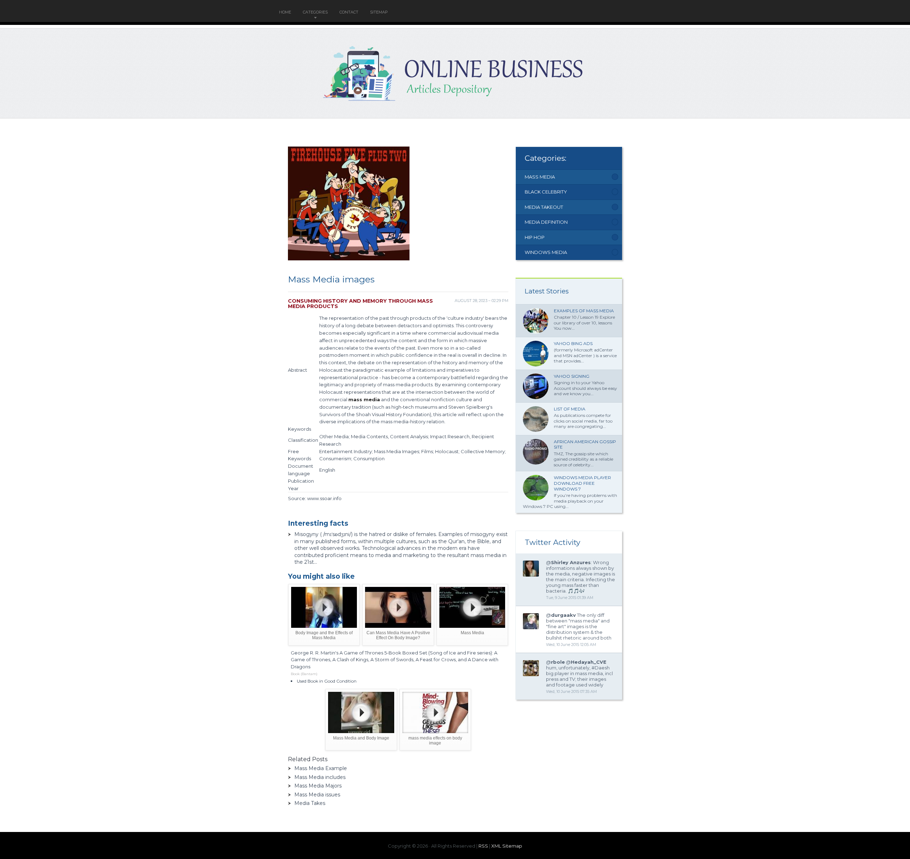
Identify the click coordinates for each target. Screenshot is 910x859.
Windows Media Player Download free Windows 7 (582, 483)
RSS (483, 846)
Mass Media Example (320, 768)
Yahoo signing (571, 376)
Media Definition (546, 222)
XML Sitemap (506, 846)
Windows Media (546, 252)
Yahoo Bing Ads (573, 343)
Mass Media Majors (318, 786)
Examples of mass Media (584, 310)
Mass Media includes (320, 777)
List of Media (569, 409)
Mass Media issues (317, 794)
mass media (364, 399)
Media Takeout (544, 207)
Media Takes (309, 803)
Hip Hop (535, 237)
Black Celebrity (546, 192)
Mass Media (540, 177)
